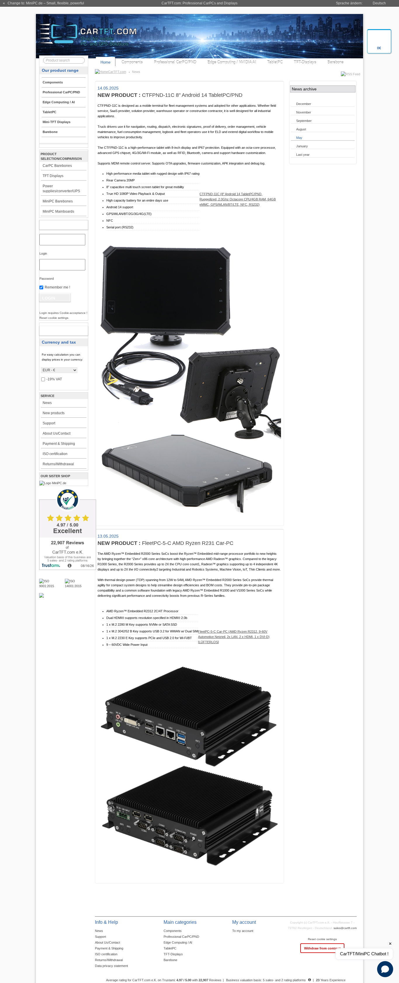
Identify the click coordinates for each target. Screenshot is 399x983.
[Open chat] (385, 969)
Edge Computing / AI (178, 942)
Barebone (335, 62)
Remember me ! (57, 287)
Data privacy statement (111, 966)
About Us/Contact (56, 433)
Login (43, 253)
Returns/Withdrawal (58, 464)
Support (49, 423)
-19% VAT (54, 379)
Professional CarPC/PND (175, 62)
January (302, 146)
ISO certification (55, 454)
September (304, 121)
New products (54, 413)
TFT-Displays (305, 62)
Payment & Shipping (59, 444)
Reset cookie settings (322, 939)
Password (46, 278)
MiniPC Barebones (58, 201)
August (301, 129)
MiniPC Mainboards (58, 211)
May (299, 137)
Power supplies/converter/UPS (61, 188)
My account (57, 225)
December (303, 104)
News (47, 403)
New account (57, 330)
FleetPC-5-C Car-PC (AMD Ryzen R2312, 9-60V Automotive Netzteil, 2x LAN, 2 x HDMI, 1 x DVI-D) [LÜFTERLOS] (234, 637)
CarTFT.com (117, 72)
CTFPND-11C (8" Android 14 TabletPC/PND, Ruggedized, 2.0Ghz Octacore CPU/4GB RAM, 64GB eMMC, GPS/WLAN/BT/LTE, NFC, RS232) (238, 199)
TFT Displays (53, 176)
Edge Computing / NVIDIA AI (231, 62)
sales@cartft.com (345, 928)
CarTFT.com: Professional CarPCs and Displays (199, 3)
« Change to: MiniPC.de (43, 3)
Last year (303, 154)
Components (132, 62)
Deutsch (379, 3)
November (303, 112)
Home (105, 62)
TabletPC (275, 62)
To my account (242, 931)
